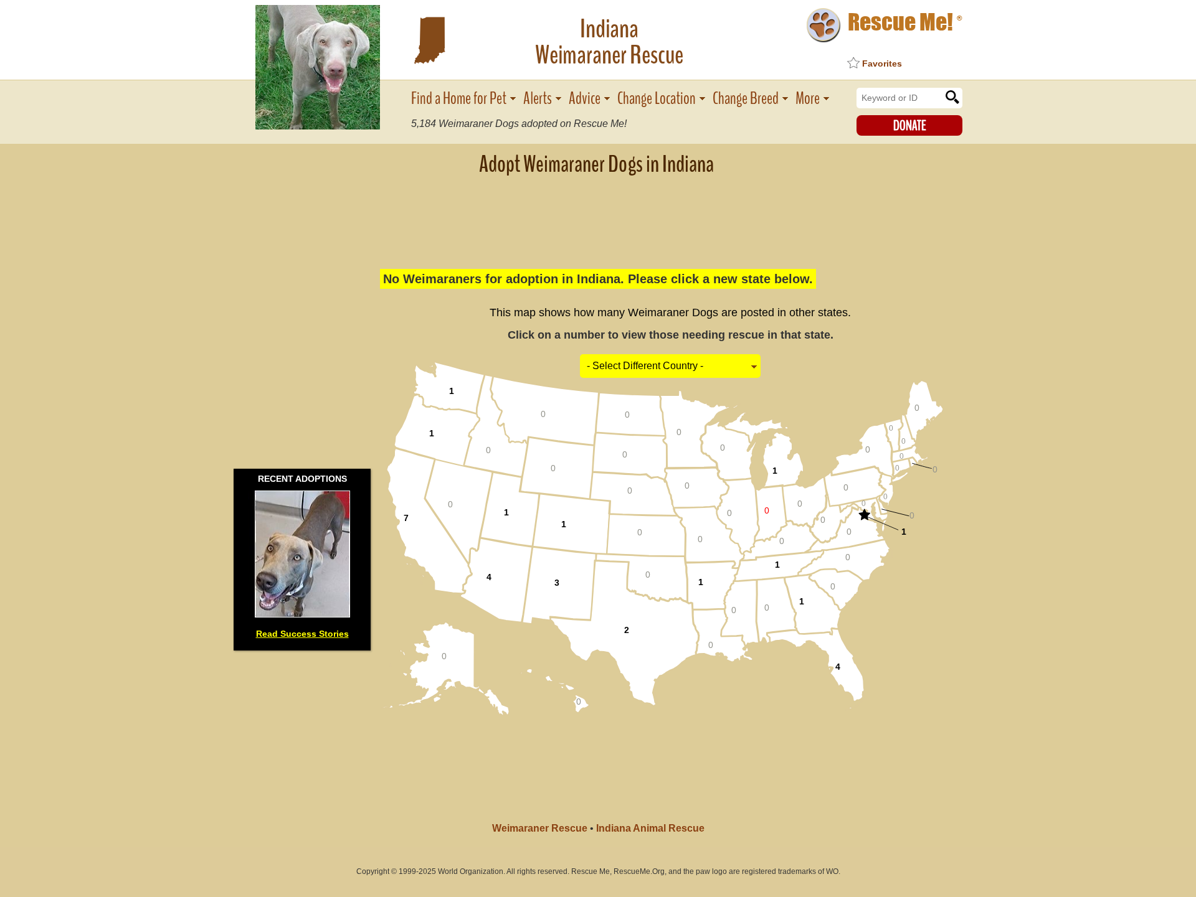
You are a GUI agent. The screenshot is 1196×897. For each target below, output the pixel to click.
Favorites (882, 63)
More (807, 98)
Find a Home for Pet (458, 98)
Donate (909, 125)
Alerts (537, 98)
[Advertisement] (598, 215)
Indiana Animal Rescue (650, 828)
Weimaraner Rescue (539, 828)
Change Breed (746, 98)
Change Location (656, 98)
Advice (584, 98)
